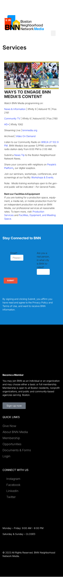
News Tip (19, 155)
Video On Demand (25, 136)
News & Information (15, 109)
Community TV (12, 118)
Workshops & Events (42, 177)
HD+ (6, 124)
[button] (53, 33)
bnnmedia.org (30, 130)
